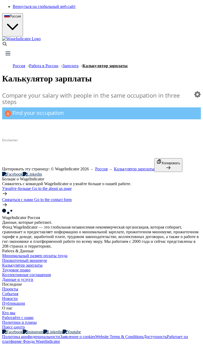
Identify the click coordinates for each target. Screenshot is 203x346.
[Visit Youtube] (72, 332)
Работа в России (43, 65)
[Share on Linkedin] (32, 174)
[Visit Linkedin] (53, 332)
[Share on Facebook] (12, 174)
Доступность (155, 336)
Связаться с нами (37, 199)
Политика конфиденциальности (31, 336)
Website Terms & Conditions (119, 336)
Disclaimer (10, 140)
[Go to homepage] (21, 39)
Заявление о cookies (77, 336)
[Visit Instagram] (33, 332)
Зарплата (70, 65)
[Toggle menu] (8, 53)
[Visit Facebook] (12, 332)
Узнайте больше (37, 188)
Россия (19, 65)
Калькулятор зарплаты (134, 169)
